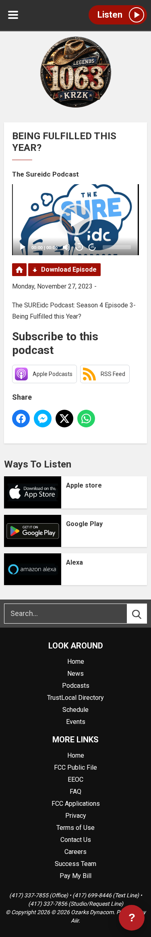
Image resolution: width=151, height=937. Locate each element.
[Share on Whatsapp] (86, 418)
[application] (75, 219)
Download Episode (69, 269)
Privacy (75, 815)
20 (79, 247)
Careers (75, 852)
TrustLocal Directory (75, 697)
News (75, 673)
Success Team (75, 864)
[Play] (23, 247)
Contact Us (75, 840)
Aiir (75, 920)
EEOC (75, 779)
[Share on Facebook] (21, 418)
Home (75, 661)
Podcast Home (19, 269)
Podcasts (75, 685)
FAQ (75, 791)
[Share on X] (64, 418)
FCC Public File (75, 767)
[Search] (144, 613)
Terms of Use (75, 827)
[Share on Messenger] (43, 418)
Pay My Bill (75, 876)
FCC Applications (76, 803)
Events (75, 722)
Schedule (75, 709)
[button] (76, 219)
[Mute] (66, 247)
